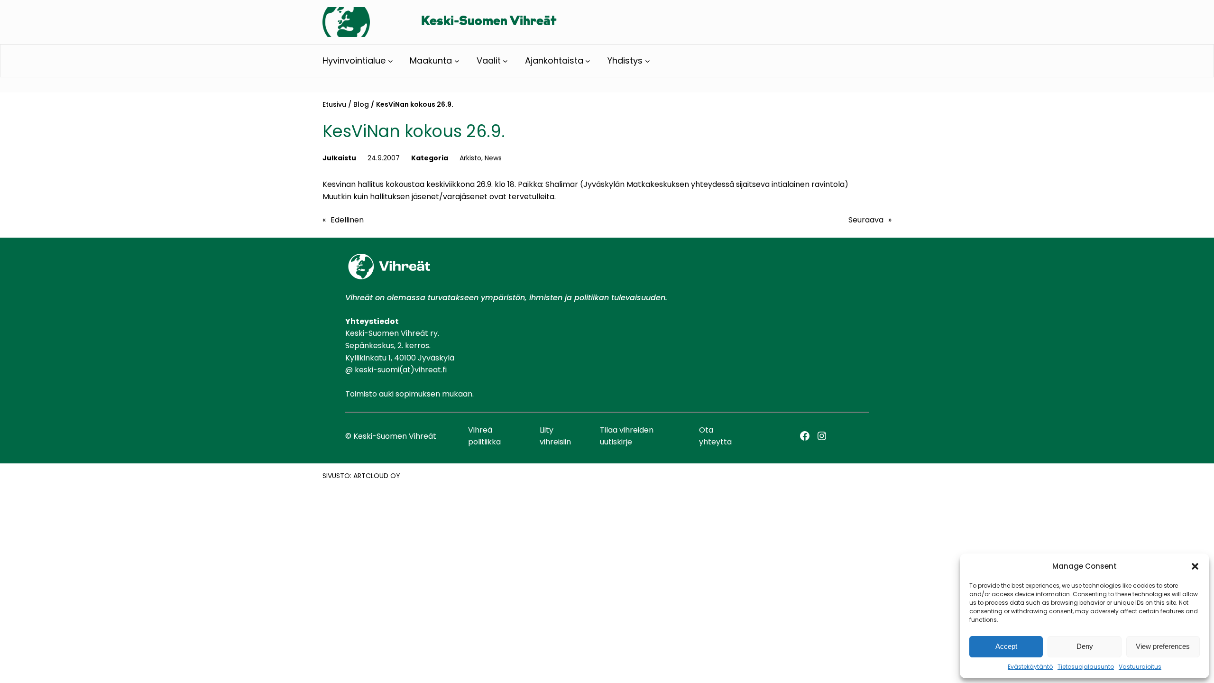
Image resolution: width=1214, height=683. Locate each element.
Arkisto (470, 158)
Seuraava (865, 219)
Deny (1084, 646)
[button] (1195, 566)
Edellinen (347, 219)
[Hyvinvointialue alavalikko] (390, 61)
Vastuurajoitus (1140, 667)
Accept (1006, 646)
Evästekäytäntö (1030, 667)
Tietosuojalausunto (1086, 667)
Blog (361, 104)
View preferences (1163, 646)
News (493, 158)
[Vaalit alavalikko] (505, 61)
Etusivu (334, 104)
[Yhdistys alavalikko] (647, 61)
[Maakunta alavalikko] (457, 61)
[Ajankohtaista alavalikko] (587, 61)
